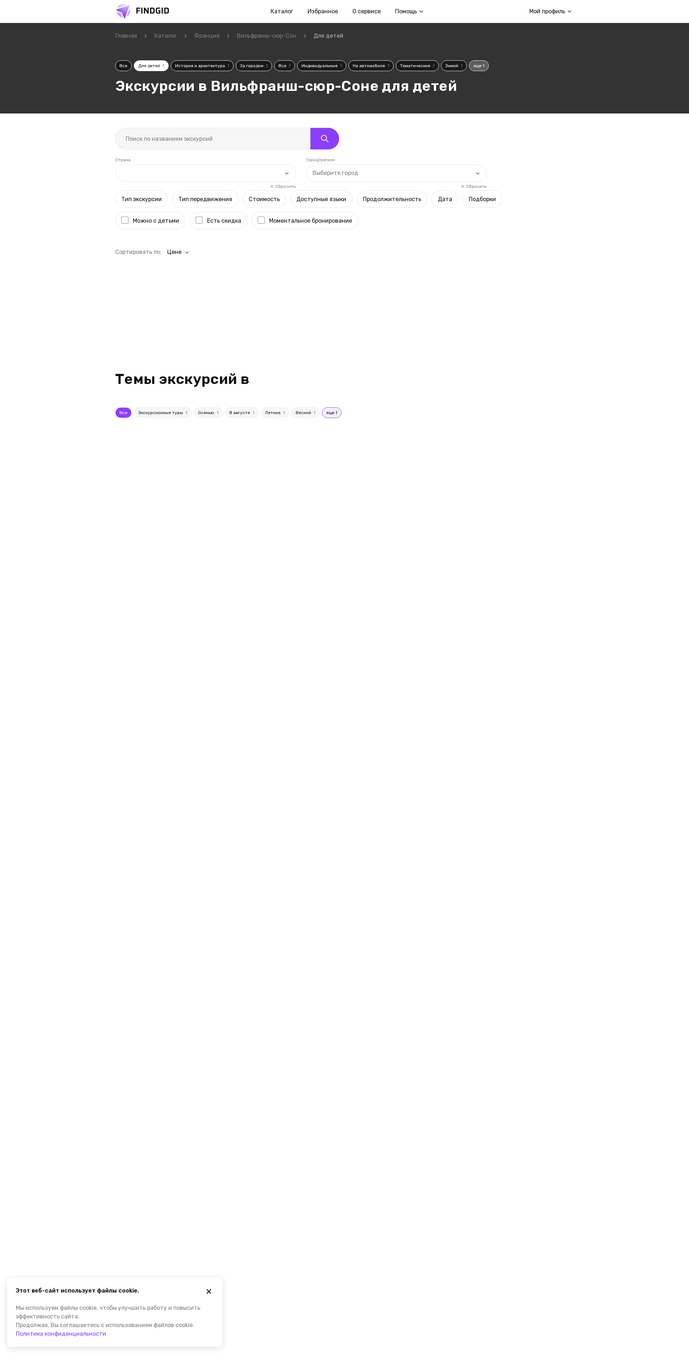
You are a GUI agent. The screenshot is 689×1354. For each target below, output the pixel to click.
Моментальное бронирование (310, 220)
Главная (126, 35)
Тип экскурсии (141, 199)
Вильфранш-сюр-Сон (266, 35)
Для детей (151, 65)
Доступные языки (321, 199)
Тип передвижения (205, 199)
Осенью (208, 412)
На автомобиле (371, 65)
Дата (445, 199)
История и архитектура (202, 65)
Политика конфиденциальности (61, 1333)
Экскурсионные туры (162, 412)
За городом (254, 65)
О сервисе (366, 11)
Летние (275, 412)
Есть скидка (224, 220)
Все (123, 65)
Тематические (417, 65)
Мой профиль (547, 11)
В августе (241, 412)
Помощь (406, 11)
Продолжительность (392, 199)
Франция (207, 35)
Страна (123, 159)
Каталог (282, 11)
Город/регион (320, 159)
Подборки (482, 199)
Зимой (454, 65)
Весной (305, 412)
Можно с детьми (156, 220)
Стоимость (264, 199)
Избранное (323, 11)
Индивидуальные (321, 65)
